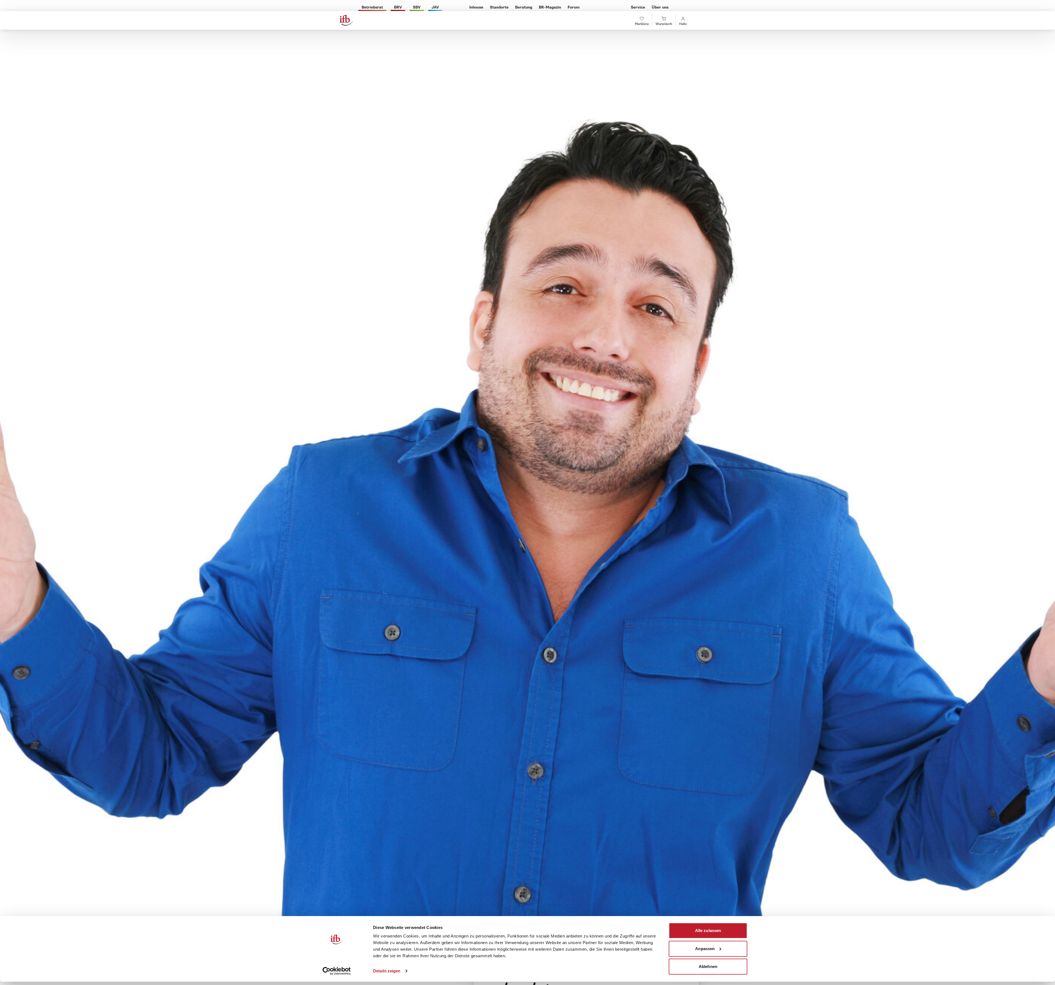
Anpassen (705, 948)
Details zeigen (386, 971)
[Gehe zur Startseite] (346, 20)
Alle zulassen (708, 930)
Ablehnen (708, 966)
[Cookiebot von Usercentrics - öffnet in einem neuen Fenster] (337, 971)
